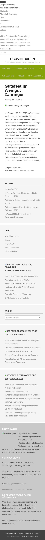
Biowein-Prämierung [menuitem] (8, 14)
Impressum (19, 490)
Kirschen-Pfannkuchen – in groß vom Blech (22, 347)
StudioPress (14, 536)
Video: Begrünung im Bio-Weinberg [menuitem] (14, 36)
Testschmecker (11, 252)
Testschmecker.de (15, 335)
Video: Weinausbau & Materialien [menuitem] (13, 39)
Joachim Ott (9, 244)
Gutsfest (16, 170)
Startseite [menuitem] (4, 11)
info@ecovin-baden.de (17, 484)
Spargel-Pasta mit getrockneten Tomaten (21, 355)
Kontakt (29, 490)
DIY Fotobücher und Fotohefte (17, 298)
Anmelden (34, 536)
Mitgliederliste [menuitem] (5, 49)
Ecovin (7, 240)
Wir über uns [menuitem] (5, 22)
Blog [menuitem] (2, 17)
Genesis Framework (33, 533)
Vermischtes (17, 168)
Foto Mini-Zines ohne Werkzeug (18, 294)
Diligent (21, 533)
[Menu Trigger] (3, 2)
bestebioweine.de (12, 236)
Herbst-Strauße (11, 189)
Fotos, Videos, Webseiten (18, 271)
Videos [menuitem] (3, 31)
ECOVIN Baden (22, 59)
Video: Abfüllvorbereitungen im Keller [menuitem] (15, 46)
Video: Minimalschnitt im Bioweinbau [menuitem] (15, 42)
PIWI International (12, 248)
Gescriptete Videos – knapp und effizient (21, 276)
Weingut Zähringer (27, 170)
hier (12, 524)
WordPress (25, 536)
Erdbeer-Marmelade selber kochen (19, 351)
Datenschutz (7, 490)
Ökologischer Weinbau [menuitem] (9, 27)
